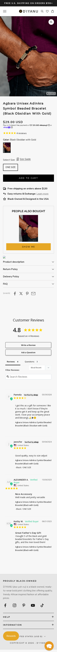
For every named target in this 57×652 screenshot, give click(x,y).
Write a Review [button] (28, 345)
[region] (28, 56)
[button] (49, 645)
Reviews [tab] (11, 361)
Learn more (42, 193)
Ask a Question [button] (28, 352)
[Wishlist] (47, 11)
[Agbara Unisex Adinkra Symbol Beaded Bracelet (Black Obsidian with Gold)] (6, 148)
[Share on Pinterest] (27, 293)
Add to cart (28, 178)
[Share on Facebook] (15, 293)
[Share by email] (33, 293)
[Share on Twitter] (21, 293)
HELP (6, 617)
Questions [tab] (29, 361)
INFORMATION (12, 625)
